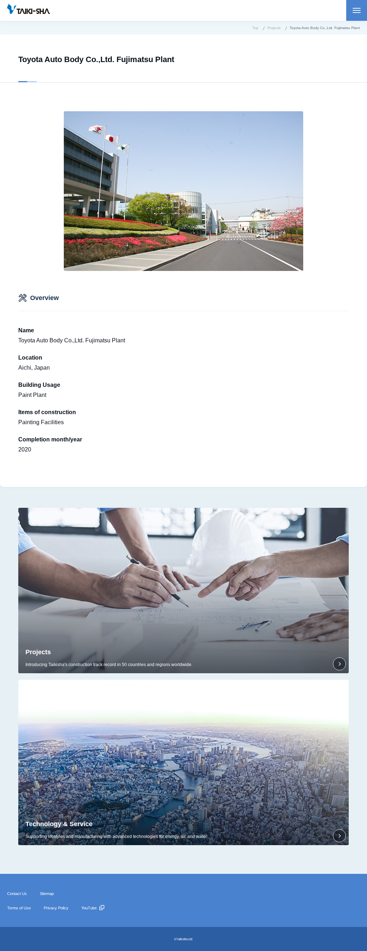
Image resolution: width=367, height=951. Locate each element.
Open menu (356, 10)
